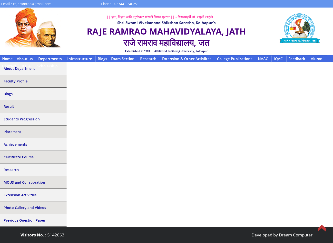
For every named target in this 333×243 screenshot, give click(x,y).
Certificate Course (19, 157)
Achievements (15, 144)
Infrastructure (79, 58)
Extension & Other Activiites (186, 58)
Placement (12, 131)
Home (7, 58)
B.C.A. (27, 65)
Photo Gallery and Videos (25, 207)
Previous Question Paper (24, 220)
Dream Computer (296, 235)
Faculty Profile (16, 81)
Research (148, 58)
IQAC (278, 58)
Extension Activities (20, 195)
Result (9, 106)
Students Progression (22, 119)
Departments (50, 58)
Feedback (296, 58)
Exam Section (123, 58)
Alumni (317, 58)
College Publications (234, 58)
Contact (9, 65)
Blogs (102, 58)
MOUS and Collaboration (24, 182)
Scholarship (47, 65)
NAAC (263, 58)
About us (25, 58)
